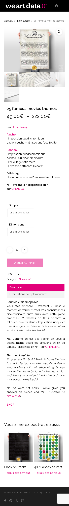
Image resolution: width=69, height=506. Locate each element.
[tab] (36, 287)
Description (16, 287)
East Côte (30, 492)
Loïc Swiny (20, 127)
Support (14, 205)
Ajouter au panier (24, 262)
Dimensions (16, 224)
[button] (63, 6)
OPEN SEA (52, 346)
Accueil (8, 20)
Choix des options (19, 473)
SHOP (10, 404)
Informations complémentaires (28, 294)
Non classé (23, 20)
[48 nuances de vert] (48, 446)
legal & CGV (45, 492)
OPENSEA (17, 188)
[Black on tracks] (18, 446)
